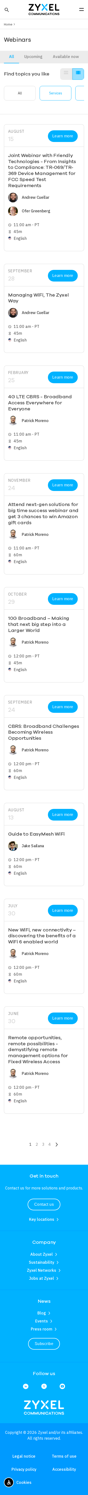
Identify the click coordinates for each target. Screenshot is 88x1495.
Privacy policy (23, 1469)
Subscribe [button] (44, 1344)
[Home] (44, 9)
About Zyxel (41, 1254)
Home (8, 24)
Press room (41, 1329)
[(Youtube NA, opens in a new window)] (62, 1386)
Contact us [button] (44, 1204)
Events (41, 1321)
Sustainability (41, 1262)
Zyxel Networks (41, 1270)
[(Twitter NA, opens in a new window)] (44, 1386)
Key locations (41, 1219)
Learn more (62, 136)
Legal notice (23, 1456)
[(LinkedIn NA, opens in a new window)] (25, 1386)
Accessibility (64, 1469)
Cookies (24, 1482)
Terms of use (64, 1456)
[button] (6, 9)
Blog (41, 1313)
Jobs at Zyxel (41, 1278)
